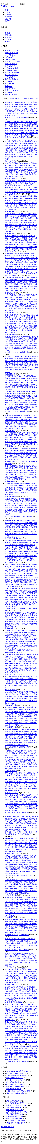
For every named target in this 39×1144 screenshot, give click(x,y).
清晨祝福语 (9, 92)
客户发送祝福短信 (11, 79)
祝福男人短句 (28, 98)
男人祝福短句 (10, 211)
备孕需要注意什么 (11, 652)
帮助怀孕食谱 (27, 461)
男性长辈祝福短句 (11, 747)
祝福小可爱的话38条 (13, 1089)
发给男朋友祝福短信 (12, 516)
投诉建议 (11, 6)
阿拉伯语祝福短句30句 (14, 1107)
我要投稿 (4, 6)
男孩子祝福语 (10, 967)
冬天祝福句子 (10, 66)
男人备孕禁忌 (10, 608)
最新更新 (10, 1127)
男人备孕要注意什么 (29, 650)
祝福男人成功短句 (11, 50)
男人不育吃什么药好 (12, 391)
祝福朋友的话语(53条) (14, 1118)
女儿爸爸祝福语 (11, 55)
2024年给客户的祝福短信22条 (18, 1121)
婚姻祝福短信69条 (13, 1082)
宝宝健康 (8, 17)
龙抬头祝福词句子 (11, 53)
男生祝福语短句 (11, 335)
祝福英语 (8, 86)
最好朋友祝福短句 (11, 75)
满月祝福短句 (24, 935)
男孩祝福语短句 (11, 497)
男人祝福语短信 (11, 194)
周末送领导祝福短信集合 (15, 1073)
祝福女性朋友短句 (11, 90)
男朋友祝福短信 (26, 516)
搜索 (22, 4)
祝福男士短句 (24, 352)
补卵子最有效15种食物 (28, 391)
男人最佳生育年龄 (25, 560)
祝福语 (7, 21)
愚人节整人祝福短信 (12, 538)
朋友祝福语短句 (11, 690)
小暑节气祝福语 (11, 59)
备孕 (6, 1002)
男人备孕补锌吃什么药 (13, 394)
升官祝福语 (9, 81)
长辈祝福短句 (24, 747)
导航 (36, 98)
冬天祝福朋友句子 (11, 68)
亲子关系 (8, 14)
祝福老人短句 (24, 950)
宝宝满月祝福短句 (11, 935)
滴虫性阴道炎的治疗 (27, 584)
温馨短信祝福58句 (13, 1101)
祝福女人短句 (10, 1020)
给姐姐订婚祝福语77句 (14, 1110)
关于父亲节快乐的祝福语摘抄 (17, 1075)
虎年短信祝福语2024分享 (15, 1086)
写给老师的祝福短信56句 (16, 1123)
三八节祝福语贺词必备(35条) (16, 1112)
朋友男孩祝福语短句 (12, 876)
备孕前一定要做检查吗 (13, 1042)
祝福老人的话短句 (11, 950)
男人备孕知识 (20, 608)
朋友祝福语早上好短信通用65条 (18, 1091)
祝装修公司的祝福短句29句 (16, 1105)
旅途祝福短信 (10, 83)
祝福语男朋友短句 (11, 674)
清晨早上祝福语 (11, 94)
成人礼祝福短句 (11, 895)
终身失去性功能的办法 (27, 273)
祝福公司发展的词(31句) (15, 1078)
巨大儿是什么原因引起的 (22, 834)
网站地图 (4, 1127)
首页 (6, 10)
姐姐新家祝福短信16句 (15, 1093)
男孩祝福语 (9, 628)
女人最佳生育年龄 (11, 560)
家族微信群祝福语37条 (14, 1116)
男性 (10, 1002)
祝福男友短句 (10, 374)
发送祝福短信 (10, 77)
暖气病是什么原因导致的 (14, 832)
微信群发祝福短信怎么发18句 (17, 1071)
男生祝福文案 (10, 481)
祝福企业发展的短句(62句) (16, 1080)
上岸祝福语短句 (11, 70)
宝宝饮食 (8, 19)
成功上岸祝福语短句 (12, 72)
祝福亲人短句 (10, 854)
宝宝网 (12, 98)
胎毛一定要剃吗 (28, 1042)
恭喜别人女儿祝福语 (12, 61)
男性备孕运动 (17, 1002)
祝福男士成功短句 (11, 352)
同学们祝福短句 (11, 64)
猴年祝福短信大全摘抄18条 (16, 1084)
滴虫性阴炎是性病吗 (12, 584)
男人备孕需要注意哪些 (13, 650)
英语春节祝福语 (11, 88)
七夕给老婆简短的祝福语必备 (17, 1103)
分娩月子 (8, 12)
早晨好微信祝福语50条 (14, 1114)
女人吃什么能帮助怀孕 (13, 461)
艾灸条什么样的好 (11, 273)
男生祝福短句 (10, 293)
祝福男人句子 (10, 161)
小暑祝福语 (9, 57)
